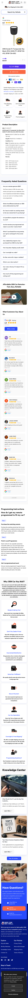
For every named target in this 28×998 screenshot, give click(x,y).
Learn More (7, 811)
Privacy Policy (18, 943)
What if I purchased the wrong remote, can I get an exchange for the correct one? (13, 234)
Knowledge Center (6, 949)
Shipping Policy (18, 949)
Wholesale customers (9, 91)
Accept (13, 986)
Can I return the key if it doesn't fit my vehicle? (13, 268)
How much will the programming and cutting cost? (13, 275)
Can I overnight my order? (10, 252)
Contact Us (4, 952)
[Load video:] (14, 297)
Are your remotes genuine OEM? (12, 186)
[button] (2, 2)
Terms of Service (18, 952)
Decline (13, 990)
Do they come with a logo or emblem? (13, 257)
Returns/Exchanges (19, 946)
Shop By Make (5, 943)
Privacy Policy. (13, 981)
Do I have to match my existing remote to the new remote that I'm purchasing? (14, 212)
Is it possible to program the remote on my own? (13, 219)
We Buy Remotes (5, 946)
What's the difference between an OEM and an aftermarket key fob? (13, 205)
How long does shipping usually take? (13, 247)
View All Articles (13, 858)
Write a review (11, 329)
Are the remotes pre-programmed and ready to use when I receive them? (13, 226)
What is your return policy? (10, 262)
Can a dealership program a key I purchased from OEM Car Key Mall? (12, 242)
